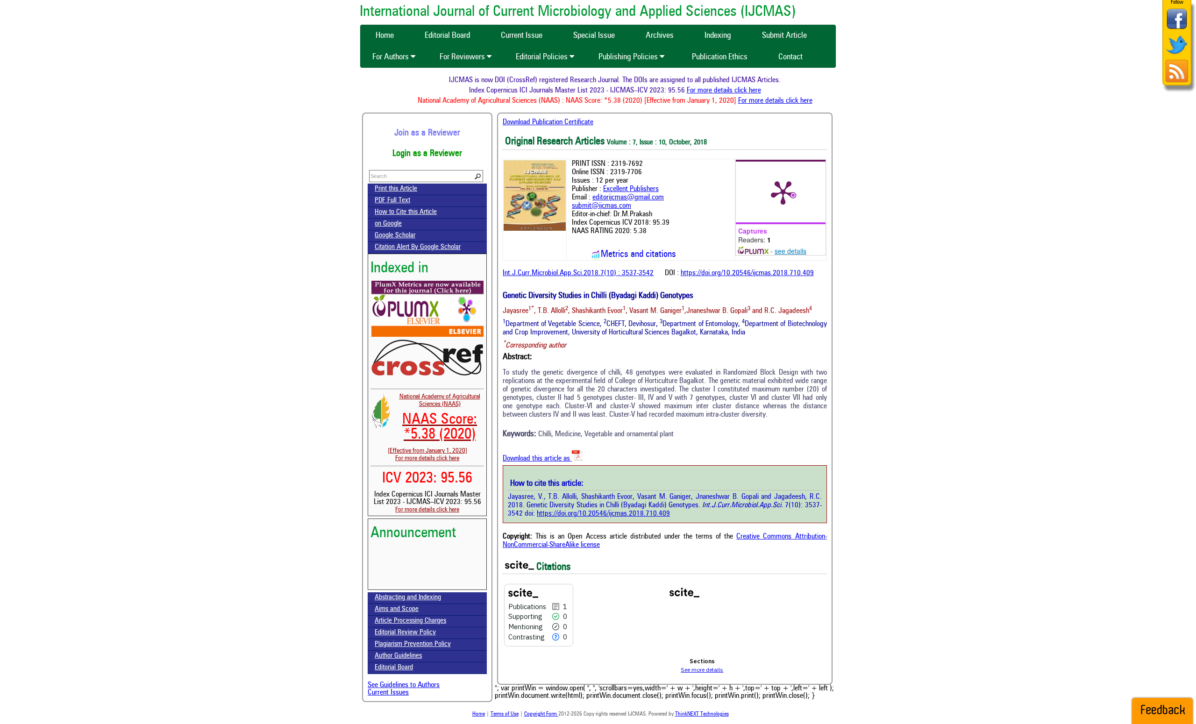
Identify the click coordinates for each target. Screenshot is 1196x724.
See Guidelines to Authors (404, 685)
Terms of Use (505, 714)
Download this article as (537, 458)
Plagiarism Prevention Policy (413, 644)
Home (478, 714)
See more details (702, 669)
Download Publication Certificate (548, 122)
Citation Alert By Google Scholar (418, 247)
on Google (388, 223)
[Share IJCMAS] (1177, 28)
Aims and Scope (397, 609)
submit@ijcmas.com (601, 206)
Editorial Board (394, 667)
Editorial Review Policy (405, 632)
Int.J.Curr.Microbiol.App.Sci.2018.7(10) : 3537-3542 (578, 273)
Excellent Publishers (631, 189)
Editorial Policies (543, 57)
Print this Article (396, 188)
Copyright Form (541, 714)
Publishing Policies (629, 57)
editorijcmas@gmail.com (628, 197)
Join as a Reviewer (427, 133)
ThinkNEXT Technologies (702, 714)
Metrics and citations (638, 254)
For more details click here (736, 90)
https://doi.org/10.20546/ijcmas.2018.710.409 (747, 273)
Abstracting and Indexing (408, 597)
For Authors (391, 57)
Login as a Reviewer (427, 153)
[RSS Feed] (1177, 81)
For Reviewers (463, 57)
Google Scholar (395, 235)
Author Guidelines (398, 656)
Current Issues (388, 692)
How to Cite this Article (406, 212)
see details (790, 251)
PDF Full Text (392, 200)
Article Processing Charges (410, 621)
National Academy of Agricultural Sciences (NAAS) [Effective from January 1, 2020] (434, 423)
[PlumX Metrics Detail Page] (783, 192)
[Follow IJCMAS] (1177, 54)
